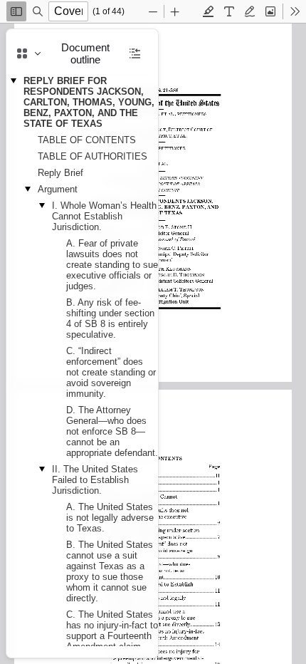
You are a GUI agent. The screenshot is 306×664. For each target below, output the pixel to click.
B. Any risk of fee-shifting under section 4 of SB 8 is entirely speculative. (110, 318)
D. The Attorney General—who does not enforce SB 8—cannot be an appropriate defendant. (112, 431)
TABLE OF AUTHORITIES (92, 156)
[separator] (162, 343)
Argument (58, 189)
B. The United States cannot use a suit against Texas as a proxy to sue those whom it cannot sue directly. (109, 571)
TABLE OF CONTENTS (87, 140)
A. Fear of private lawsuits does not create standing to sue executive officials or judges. (112, 264)
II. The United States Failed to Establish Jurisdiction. (95, 480)
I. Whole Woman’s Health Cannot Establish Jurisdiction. (104, 216)
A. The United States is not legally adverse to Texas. (110, 518)
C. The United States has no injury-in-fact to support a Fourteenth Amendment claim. (112, 630)
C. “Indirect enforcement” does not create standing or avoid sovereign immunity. (111, 372)
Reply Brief (60, 172)
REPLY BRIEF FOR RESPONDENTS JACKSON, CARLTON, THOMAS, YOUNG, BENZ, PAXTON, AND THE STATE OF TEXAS (88, 102)
